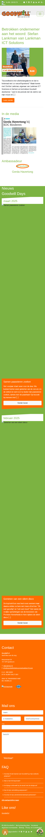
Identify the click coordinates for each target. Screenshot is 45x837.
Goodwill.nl (5, 813)
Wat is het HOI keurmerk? (12, 781)
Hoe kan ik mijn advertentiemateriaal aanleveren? (20, 795)
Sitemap (21, 827)
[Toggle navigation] (40, 14)
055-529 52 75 (8, 666)
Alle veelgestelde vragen (10, 800)
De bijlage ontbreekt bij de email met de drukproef (20, 785)
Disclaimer (34, 825)
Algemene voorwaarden (10, 827)
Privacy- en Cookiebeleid (34, 827)
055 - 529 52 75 (13, 2)
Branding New (25, 825)
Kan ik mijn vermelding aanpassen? (15, 790)
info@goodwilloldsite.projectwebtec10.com (18, 668)
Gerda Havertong (22, 171)
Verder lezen (22, 403)
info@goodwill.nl (11, 832)
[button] (42, 2)
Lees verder (8, 100)
